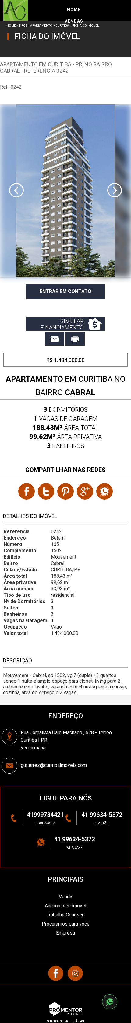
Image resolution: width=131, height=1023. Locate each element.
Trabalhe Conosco (66, 915)
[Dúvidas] (54, 339)
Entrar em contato (65, 291)
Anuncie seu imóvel (65, 906)
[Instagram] (75, 973)
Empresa (65, 933)
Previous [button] (16, 190)
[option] (65, 190)
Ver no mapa (33, 747)
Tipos (23, 25)
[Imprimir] (75, 339)
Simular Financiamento (62, 324)
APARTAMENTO (41, 25)
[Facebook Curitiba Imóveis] (55, 973)
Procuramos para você (66, 924)
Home (11, 25)
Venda (65, 896)
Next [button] (114, 190)
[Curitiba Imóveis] (32, 10)
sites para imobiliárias (65, 1021)
